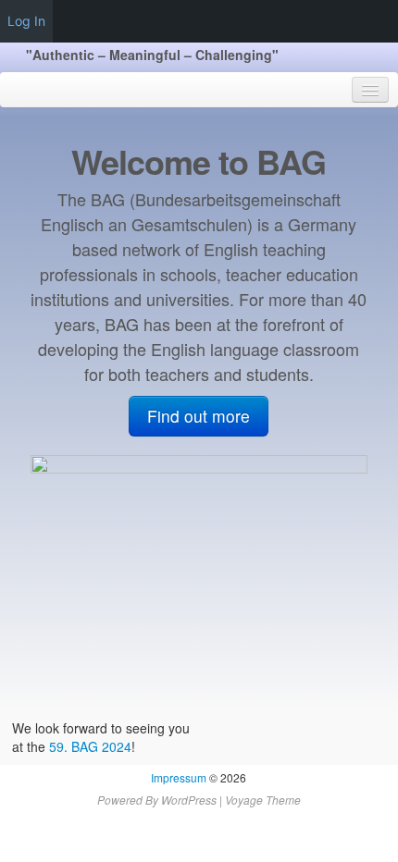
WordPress (189, 799)
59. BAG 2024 (90, 746)
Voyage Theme (263, 799)
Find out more (198, 415)
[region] (199, 577)
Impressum (178, 777)
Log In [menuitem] (26, 21)
